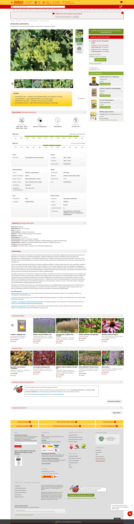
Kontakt (70, 467)
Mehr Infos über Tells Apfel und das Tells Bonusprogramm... (82, 498)
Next (70, 83)
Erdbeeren (50, 9)
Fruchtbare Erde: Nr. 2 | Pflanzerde (109, 77)
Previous (12, 83)
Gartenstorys (18, 494)
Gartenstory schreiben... (114, 401)
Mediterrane (57, 9)
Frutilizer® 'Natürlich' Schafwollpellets (110, 88)
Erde (111, 9)
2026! (17, 9)
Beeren (45, 9)
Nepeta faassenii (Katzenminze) (20, 293)
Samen (98, 9)
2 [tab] (38, 77)
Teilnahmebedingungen (58, 394)
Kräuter (66, 9)
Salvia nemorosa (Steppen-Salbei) (20, 297)
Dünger (115, 9)
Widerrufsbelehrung (100, 458)
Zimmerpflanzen (105, 9)
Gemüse (94, 9)
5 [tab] (43, 77)
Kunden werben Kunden (20, 492)
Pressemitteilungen (73, 462)
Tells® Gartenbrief (19, 496)
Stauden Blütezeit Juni (44, 20)
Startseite (13, 20)
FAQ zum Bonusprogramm (40, 394)
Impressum (98, 450)
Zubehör (119, 9)
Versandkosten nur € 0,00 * (48, 471)
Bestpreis (31, 9)
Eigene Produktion (73, 441)
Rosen (70, 9)
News (14, 9)
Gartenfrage (55, 493)
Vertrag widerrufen (100, 461)
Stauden (81, 9)
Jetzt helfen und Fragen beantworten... (24, 515)
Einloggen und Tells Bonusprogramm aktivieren (81, 495)
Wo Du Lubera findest (74, 460)
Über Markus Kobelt (73, 456)
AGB (97, 454)
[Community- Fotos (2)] (79, 41)
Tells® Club (17, 486)
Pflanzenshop (19, 20)
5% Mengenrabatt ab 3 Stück (75, 437)
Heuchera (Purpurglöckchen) (19, 306)
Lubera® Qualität (73, 435)
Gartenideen (37, 9)
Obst (42, 9)
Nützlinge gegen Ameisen (106, 111)
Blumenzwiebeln (88, 9)
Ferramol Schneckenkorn (106, 100)
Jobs (70, 464)
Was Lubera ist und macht (75, 458)
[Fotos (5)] (79, 33)
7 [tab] (47, 77)
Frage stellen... (117, 412)
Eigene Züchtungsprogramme (76, 439)
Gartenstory (60, 492)
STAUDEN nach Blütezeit (33, 20)
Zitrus (61, 9)
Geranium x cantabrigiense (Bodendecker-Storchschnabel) (27, 301)
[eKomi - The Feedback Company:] (101, 438)
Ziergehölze (75, 9)
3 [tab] (40, 77)
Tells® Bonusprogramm (20, 488)
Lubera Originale (24, 9)
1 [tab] (36, 77)
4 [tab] (41, 77)
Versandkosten (93, 69)
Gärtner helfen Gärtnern (20, 490)
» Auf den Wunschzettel (95, 63)
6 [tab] (45, 77)
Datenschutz (99, 452)
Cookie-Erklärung (100, 456)
